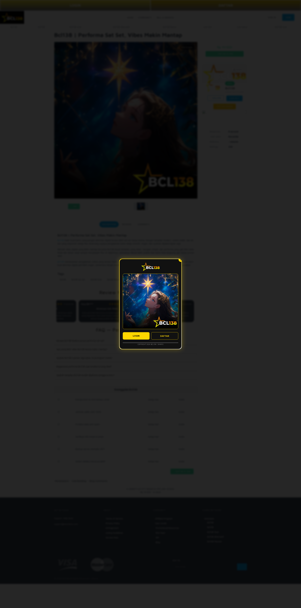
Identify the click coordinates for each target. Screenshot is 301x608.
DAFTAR (164, 336)
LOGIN (136, 335)
